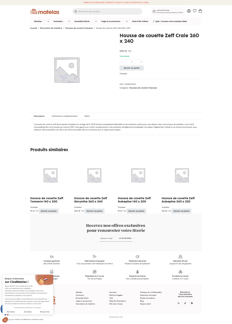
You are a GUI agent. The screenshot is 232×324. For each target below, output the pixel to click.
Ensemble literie (82, 21)
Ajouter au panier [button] (49, 211)
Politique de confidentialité (151, 292)
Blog (142, 301)
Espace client (145, 304)
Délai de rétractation (117, 301)
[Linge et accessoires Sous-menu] (127, 21)
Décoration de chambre (51, 28)
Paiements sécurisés (148, 295)
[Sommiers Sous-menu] (69, 21)
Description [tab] (39, 116)
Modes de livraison (147, 298)
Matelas (38, 21)
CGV (111, 298)
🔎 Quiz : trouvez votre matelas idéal (170, 21)
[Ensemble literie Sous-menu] (96, 21)
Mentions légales (116, 295)
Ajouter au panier (132, 68)
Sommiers (58, 21)
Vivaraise (123, 73)
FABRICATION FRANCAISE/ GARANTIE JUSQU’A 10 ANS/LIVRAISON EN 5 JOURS (116, 2)
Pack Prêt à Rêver (140, 21)
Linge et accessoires (110, 21)
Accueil (33, 28)
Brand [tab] (87, 116)
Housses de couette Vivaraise (79, 28)
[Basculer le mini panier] (200, 11)
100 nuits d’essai (116, 304)
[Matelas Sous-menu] (48, 21)
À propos (113, 292)
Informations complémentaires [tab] (64, 116)
